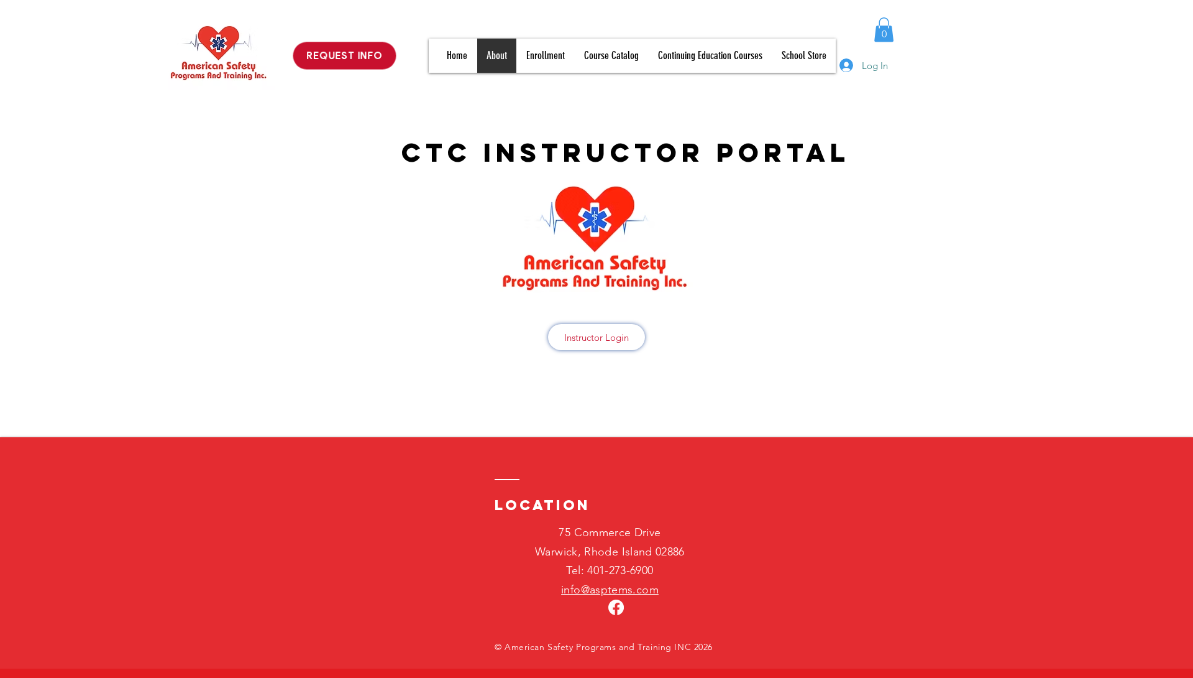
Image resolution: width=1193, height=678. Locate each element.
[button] (884, 29)
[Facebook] (616, 607)
